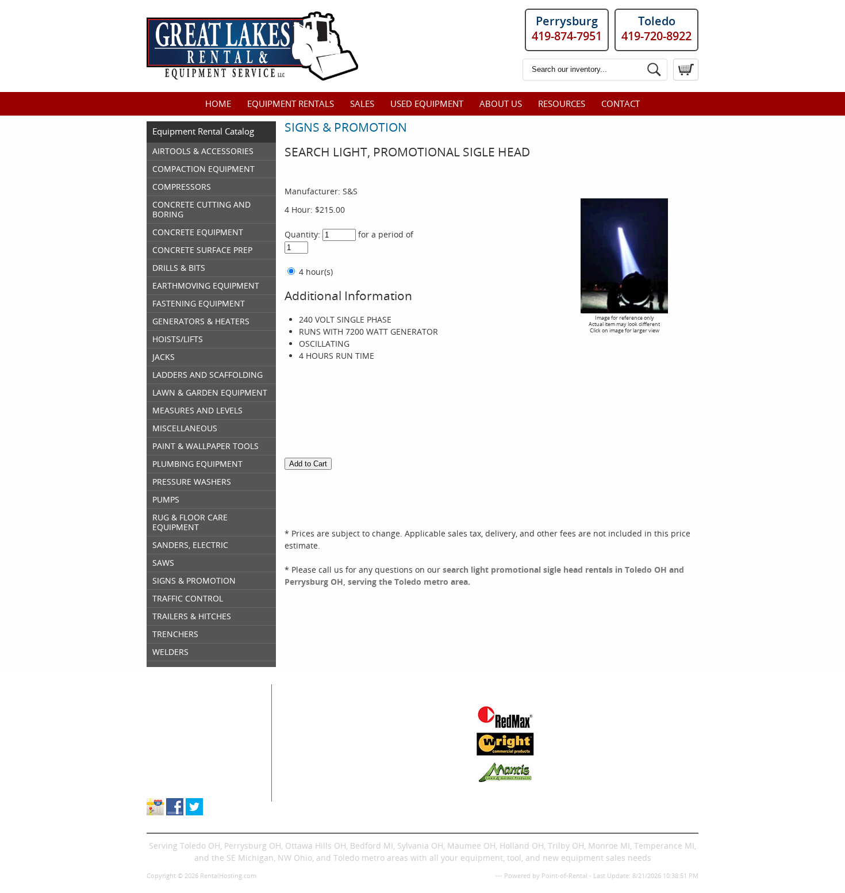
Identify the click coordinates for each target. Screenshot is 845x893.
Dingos (302, 795)
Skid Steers (310, 759)
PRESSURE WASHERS (191, 481)
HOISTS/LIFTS (177, 339)
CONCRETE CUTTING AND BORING (201, 209)
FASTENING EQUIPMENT (198, 303)
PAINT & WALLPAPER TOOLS (205, 445)
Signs (382, 783)
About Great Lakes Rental (195, 771)
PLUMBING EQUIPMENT (197, 463)
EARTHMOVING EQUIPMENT (205, 285)
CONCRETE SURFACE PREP (202, 249)
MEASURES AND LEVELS (197, 410)
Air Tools (305, 723)
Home (218, 103)
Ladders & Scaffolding (414, 735)
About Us (500, 103)
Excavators (309, 771)
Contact (620, 103)
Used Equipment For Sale (195, 735)
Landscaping (396, 759)
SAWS (163, 562)
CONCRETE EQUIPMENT (197, 232)
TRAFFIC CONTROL (187, 598)
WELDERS (170, 651)
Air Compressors (321, 711)
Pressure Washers (407, 771)
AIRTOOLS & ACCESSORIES (203, 150)
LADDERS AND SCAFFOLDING (207, 374)
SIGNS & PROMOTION (194, 580)
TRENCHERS (175, 633)
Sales (362, 103)
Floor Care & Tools (407, 711)
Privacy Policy (473, 875)
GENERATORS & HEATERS (200, 321)
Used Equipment (426, 103)
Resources (561, 103)
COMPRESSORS (181, 186)
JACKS (163, 356)
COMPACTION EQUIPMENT (203, 168)
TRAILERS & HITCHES (191, 616)
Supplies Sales (174, 759)
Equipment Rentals (290, 103)
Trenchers (308, 783)
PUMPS (165, 499)
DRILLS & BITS (178, 267)
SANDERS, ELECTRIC (190, 544)
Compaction (312, 735)
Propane (388, 747)
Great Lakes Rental (199, 690)
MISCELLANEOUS (184, 428)
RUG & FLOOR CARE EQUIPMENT (190, 522)
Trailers (387, 795)
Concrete (306, 747)
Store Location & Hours (191, 783)
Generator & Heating (412, 723)
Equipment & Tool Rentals (197, 723)
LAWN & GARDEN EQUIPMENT (209, 392)
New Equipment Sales (189, 747)
